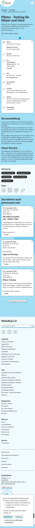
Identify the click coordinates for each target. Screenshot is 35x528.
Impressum (4, 458)
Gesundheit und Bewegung (10, 361)
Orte (3, 370)
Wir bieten (4, 406)
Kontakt (3, 461)
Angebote (12, 10)
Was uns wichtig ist (7, 427)
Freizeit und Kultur (7, 359)
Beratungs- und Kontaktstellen (11, 392)
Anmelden (4, 467)
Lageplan (9, 68)
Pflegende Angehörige (8, 349)
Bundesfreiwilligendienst (9, 411)
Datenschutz (5, 452)
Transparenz (5, 429)
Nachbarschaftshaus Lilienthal (11, 380)
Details (17, 234)
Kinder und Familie (7, 342)
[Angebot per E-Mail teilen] (16, 190)
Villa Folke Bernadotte (8, 377)
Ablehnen (19, 516)
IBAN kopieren (6, 487)
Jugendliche (5, 344)
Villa (11, 62)
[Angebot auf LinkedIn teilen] (9, 190)
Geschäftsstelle (6, 424)
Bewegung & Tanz (23, 173)
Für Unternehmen (7, 408)
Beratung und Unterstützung (10, 354)
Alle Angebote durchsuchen (17, 301)
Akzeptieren (7, 516)
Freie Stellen (5, 443)
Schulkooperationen (7, 390)
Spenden (4, 413)
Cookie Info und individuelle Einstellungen (13, 521)
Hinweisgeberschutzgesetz (10, 455)
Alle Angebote (5, 364)
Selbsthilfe (4, 351)
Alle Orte (4, 395)
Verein (3, 422)
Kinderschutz (5, 432)
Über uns (4, 419)
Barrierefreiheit (6, 464)
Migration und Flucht (8, 356)
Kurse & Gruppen (20, 177)
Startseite (4, 10)
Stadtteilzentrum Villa (11, 372)
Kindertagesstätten (7, 387)
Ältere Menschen (8, 173)
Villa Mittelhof (7, 181)
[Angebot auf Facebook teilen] (3, 190)
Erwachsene (6, 177)
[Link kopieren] (23, 190)
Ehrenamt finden (6, 403)
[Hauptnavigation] (32, 2)
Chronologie (5, 434)
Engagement (5, 401)
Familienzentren (6, 385)
